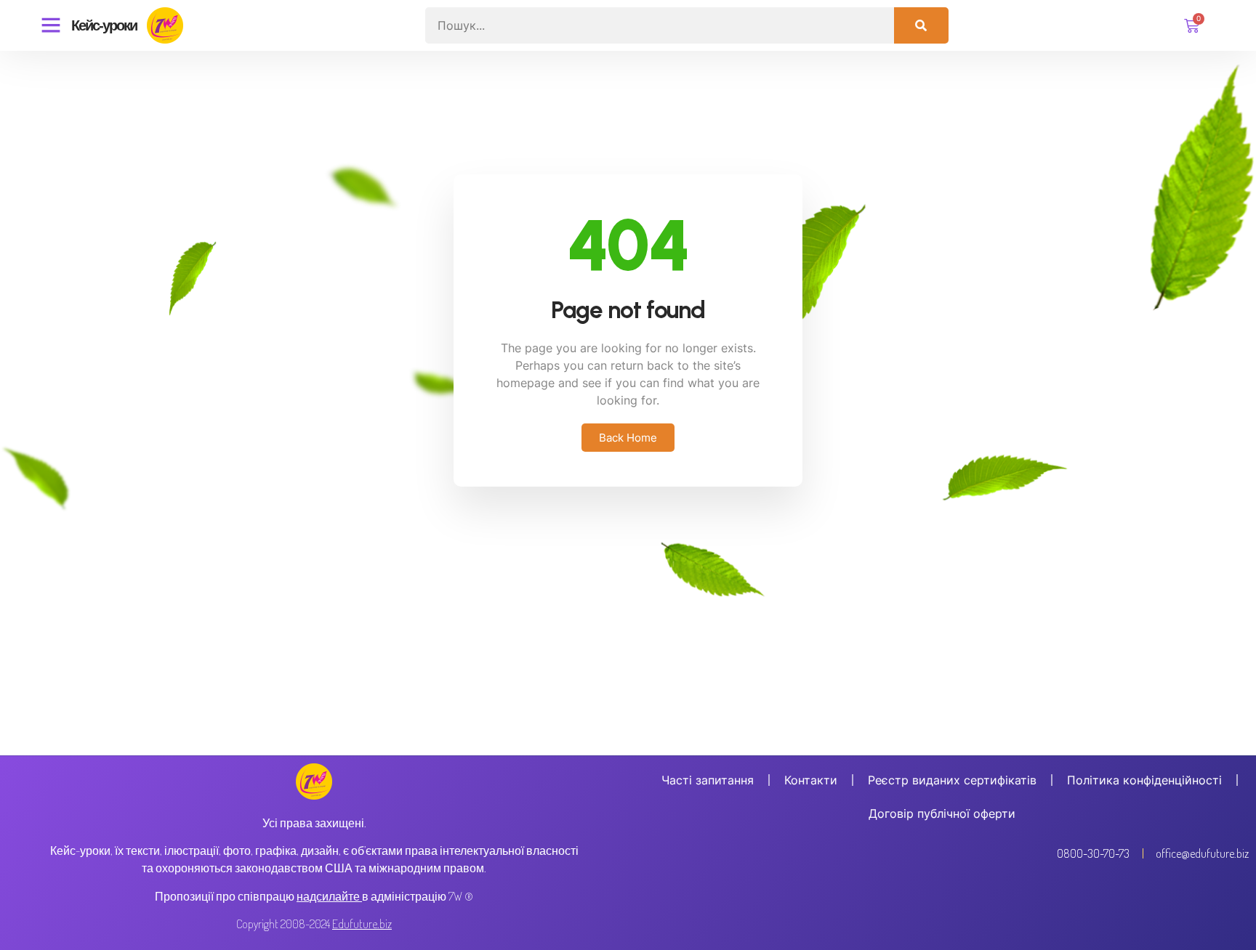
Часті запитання (707, 780)
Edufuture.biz (362, 924)
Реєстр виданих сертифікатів (952, 780)
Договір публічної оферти (942, 813)
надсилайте (328, 896)
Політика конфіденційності (1144, 780)
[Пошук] (921, 25)
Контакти (810, 780)
